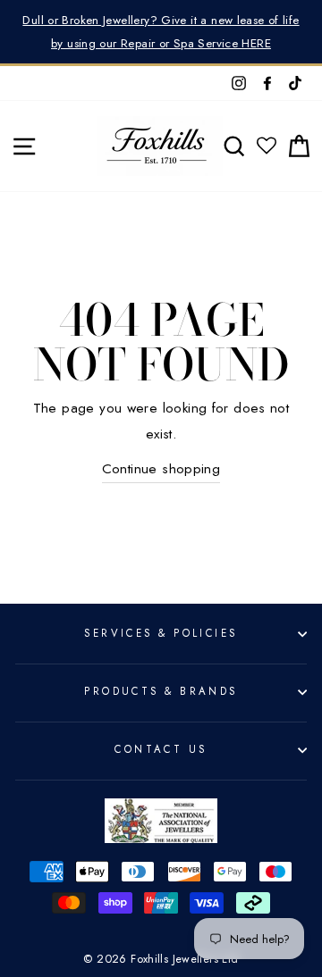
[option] (161, 31)
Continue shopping (161, 469)
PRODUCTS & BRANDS (161, 691)
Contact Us (160, 749)
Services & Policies (160, 633)
